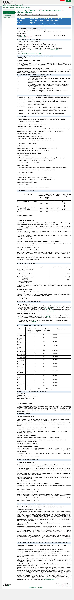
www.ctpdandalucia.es (59, 539)
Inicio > (4, 7)
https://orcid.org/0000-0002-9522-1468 (31, 53)
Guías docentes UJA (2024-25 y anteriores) (9, 13)
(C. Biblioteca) (48, 308)
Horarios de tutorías (7, 15)
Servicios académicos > (10, 7)
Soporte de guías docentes (66, 584)
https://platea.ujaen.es (26, 36)
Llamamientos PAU (7, 17)
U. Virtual (68, 0)
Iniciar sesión (62, 0)
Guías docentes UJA (7, 10)
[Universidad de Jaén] (37, 2)
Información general (10, 5)
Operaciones (19, 5)
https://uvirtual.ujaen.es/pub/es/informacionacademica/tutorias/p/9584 (41, 49)
